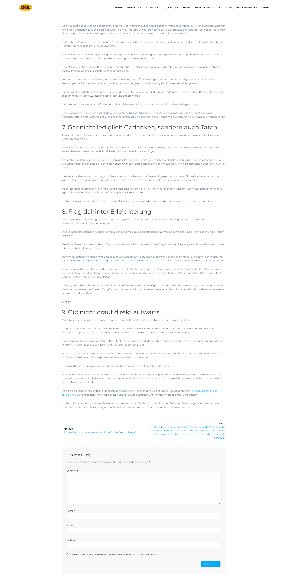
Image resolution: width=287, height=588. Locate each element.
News (186, 7)
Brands (151, 7)
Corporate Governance (241, 7)
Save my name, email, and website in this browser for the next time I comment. (114, 554)
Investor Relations (207, 7)
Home (119, 7)
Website (71, 540)
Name (71, 510)
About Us (133, 7)
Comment (73, 470)
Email (70, 525)
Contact (267, 7)
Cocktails (169, 7)
